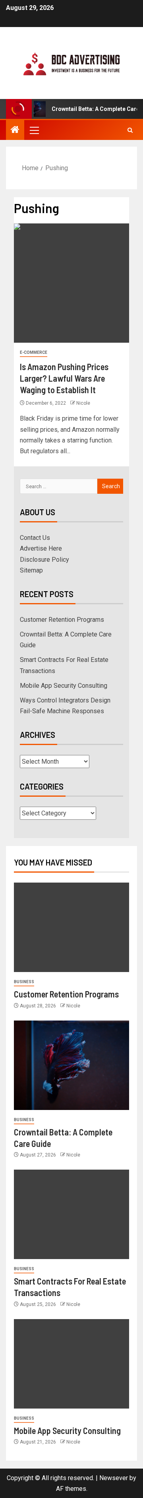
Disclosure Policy (44, 559)
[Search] (130, 130)
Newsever (113, 1478)
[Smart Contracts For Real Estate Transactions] (71, 1214)
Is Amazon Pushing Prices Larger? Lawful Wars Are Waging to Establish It (64, 378)
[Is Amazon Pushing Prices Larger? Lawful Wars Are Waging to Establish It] (71, 283)
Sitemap (31, 570)
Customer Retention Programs (62, 619)
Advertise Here (41, 548)
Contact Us (35, 537)
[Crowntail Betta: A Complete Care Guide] (71, 1065)
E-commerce (33, 352)
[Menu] (34, 130)
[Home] (15, 130)
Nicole (83, 403)
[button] (34, 130)
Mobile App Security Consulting (63, 685)
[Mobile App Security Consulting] (71, 1364)
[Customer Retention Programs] (71, 927)
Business (24, 982)
